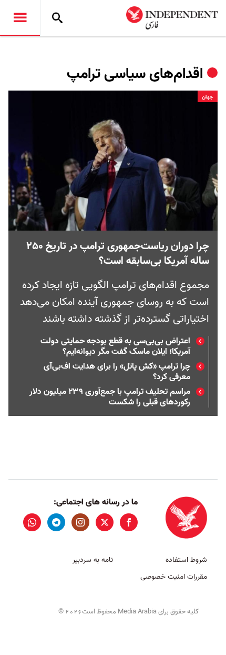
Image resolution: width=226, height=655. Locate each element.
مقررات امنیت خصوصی (173, 577)
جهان (207, 97)
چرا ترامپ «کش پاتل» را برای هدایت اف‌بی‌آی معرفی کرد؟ (117, 371)
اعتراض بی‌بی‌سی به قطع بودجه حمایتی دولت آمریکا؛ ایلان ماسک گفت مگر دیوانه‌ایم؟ (115, 346)
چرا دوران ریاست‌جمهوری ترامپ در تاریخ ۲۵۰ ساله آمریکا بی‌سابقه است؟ (117, 254)
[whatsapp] (32, 522)
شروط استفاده (186, 560)
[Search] (57, 18)
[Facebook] (129, 522)
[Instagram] (80, 522)
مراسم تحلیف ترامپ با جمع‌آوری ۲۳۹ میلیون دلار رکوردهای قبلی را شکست (109, 397)
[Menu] (20, 18)
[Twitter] (105, 522)
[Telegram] (56, 522)
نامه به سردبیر (93, 560)
